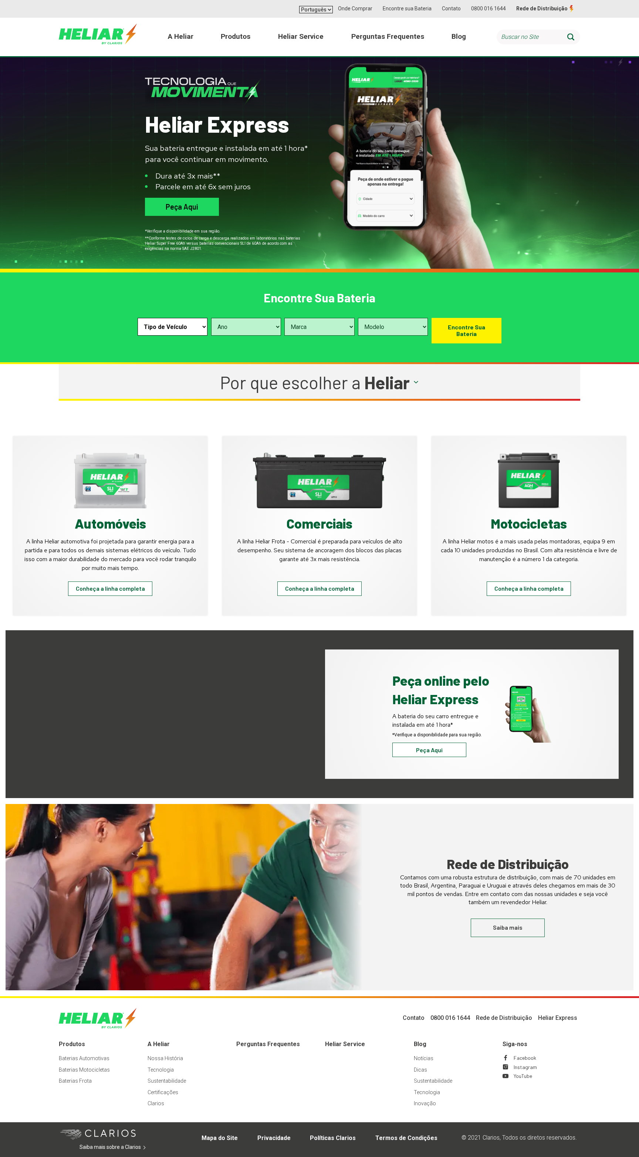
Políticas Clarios (333, 1137)
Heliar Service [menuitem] (301, 36)
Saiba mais (508, 927)
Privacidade (274, 1137)
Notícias (423, 1058)
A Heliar (159, 1044)
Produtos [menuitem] (235, 36)
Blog (420, 1044)
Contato (451, 8)
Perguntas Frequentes (268, 1044)
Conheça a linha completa (110, 588)
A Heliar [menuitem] (180, 36)
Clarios (156, 1103)
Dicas (420, 1070)
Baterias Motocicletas (84, 1070)
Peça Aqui (182, 206)
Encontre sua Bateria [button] (407, 8)
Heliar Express (557, 1017)
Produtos (72, 1044)
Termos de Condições (406, 1137)
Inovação (425, 1103)
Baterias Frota (75, 1081)
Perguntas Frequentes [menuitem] (387, 36)
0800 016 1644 (488, 8)
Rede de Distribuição (542, 8)
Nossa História (165, 1058)
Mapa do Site (220, 1137)
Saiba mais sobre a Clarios (121, 1147)
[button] (319, 382)
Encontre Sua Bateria (466, 330)
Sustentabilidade (167, 1081)
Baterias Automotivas (84, 1058)
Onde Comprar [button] (355, 8)
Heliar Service (345, 1044)
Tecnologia (161, 1070)
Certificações (163, 1092)
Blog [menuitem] (459, 36)
